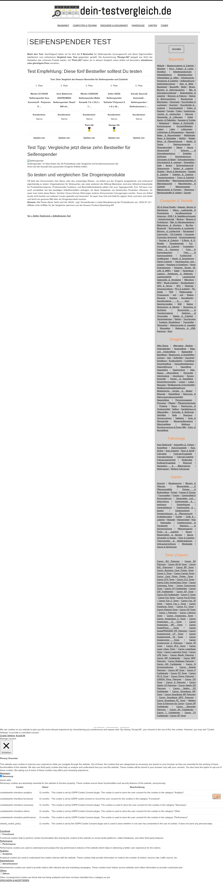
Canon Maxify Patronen (182, 655)
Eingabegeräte (177, 243)
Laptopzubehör (164, 276)
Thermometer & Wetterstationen (174, 541)
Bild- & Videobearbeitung (182, 222)
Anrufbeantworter (183, 213)
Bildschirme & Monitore (169, 225)
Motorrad (187, 463)
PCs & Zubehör (182, 289)
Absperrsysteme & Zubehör (180, 65)
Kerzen (190, 376)
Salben (175, 409)
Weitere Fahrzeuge (180, 469)
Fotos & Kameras (168, 249)
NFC (178, 286)
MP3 (159, 283)
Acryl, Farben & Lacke (181, 68)
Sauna (190, 147)
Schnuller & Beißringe (183, 412)
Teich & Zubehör (186, 538)
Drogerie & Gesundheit (114, 25)
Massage (161, 385)
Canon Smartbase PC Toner (171, 700)
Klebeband (164, 123)
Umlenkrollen (163, 180)
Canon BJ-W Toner (177, 564)
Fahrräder (162, 454)
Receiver (161, 298)
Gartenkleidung (164, 507)
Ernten (174, 492)
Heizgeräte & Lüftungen (170, 117)
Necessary (8, 776)
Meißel (182, 138)
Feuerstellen (164, 495)
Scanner (173, 298)
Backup (180, 219)
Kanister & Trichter (187, 120)
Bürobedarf (188, 231)
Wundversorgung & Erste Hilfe (171, 427)
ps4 (181, 295)
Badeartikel (187, 351)
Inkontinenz (178, 376)
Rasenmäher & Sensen (169, 535)
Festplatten (188, 246)
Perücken (161, 403)
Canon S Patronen (176, 682)
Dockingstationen (187, 237)
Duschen (173, 105)
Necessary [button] (5, 773)
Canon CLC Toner (185, 579)
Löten (172, 129)
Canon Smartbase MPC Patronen (176, 697)
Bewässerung (175, 483)
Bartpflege (162, 354)
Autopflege (162, 447)
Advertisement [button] (7, 860)
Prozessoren (163, 295)
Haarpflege (186, 367)
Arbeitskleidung (164, 74)
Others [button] (3, 870)
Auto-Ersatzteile (179, 447)
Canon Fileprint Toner (167, 609)
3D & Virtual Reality (166, 207)
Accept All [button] (20, 735)
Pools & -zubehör (168, 532)
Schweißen (189, 162)
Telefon (177, 319)
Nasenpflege (163, 400)
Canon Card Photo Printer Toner (175, 576)
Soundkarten (187, 298)
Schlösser (161, 156)
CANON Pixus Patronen (169, 679)
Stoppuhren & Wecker (168, 307)
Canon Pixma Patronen (182, 676)
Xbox (169, 331)
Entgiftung (162, 361)
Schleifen (187, 153)
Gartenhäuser (183, 504)
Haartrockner (179, 370)
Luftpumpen (187, 129)
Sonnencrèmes (164, 418)
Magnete (190, 132)
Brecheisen (162, 102)
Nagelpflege (174, 394)
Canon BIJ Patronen (168, 561)
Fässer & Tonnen (187, 492)
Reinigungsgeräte (181, 144)
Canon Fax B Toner (186, 597)
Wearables (165, 328)
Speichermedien (165, 304)
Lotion (191, 382)
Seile (159, 165)
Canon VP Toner (178, 715)
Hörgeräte (188, 373)
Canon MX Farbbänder (169, 664)
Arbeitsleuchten (184, 74)
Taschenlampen (164, 319)
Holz (193, 519)
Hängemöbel (183, 519)
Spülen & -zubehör (183, 168)
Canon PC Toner (179, 673)
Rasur (174, 406)
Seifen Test (35, 216)
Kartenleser (188, 270)
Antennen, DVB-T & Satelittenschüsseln (176, 216)
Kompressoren (164, 126)
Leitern (160, 129)
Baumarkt (63, 25)
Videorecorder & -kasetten (183, 325)
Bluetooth (161, 228)
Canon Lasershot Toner (175, 652)
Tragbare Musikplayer (169, 322)
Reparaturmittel (164, 147)
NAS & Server (164, 286)
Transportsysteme (165, 177)
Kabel (176, 270)
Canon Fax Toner (166, 597)
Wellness (185, 424)
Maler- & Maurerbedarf (169, 135)
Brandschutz (187, 99)
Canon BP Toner (185, 567)
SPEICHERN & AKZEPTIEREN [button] (14, 880)
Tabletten (179, 418)
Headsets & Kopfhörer (177, 264)
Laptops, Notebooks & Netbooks (175, 273)
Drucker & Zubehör (169, 240)
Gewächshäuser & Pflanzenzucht (175, 513)
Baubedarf (162, 87)
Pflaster (172, 403)
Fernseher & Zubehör (168, 246)
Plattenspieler (185, 292)
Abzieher (161, 68)
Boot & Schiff (187, 450)
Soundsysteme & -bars (173, 301)
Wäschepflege (164, 424)
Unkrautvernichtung (166, 544)
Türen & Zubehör (185, 177)
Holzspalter (165, 522)
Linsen (182, 382)
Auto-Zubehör (172, 450)
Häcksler (171, 519)
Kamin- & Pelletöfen (166, 120)
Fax (191, 243)
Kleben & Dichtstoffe (183, 123)
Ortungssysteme (165, 289)
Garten (152, 25)
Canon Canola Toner (184, 573)
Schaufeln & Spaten (166, 538)
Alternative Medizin (183, 345)
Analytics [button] (4, 851)
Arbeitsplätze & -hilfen (168, 77)
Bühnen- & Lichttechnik (168, 231)
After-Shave (162, 345)
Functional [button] (5, 831)
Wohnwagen (163, 469)
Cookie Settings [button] (7, 735)
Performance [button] (6, 841)
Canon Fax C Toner (169, 600)
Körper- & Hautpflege (181, 379)
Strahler (161, 171)
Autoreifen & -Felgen (184, 444)
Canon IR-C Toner (176, 646)
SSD (179, 304)
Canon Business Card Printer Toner (175, 570)
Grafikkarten (163, 258)
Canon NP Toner (176, 670)
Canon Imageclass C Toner (171, 618)
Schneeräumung (183, 156)
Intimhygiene (163, 376)
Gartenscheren (182, 510)
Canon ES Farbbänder (168, 594)
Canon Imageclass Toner (180, 615)
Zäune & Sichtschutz (167, 547)
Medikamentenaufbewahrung (171, 388)
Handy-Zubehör (164, 261)
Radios (190, 295)
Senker (169, 165)
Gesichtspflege (164, 364)
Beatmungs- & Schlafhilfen (181, 354)
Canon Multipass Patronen (181, 661)
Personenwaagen (183, 400)
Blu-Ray (189, 225)
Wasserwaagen (183, 186)
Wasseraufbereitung (183, 421)
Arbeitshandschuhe (182, 71)
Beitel (183, 87)
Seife (174, 415)
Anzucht (161, 483)
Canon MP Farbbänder (168, 658)
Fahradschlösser (165, 457)
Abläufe (160, 65)
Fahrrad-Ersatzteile (183, 454)
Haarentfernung (164, 367)
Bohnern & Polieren (177, 96)
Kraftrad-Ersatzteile (166, 463)
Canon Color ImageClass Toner (172, 582)
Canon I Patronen (168, 612)
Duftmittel (178, 357)
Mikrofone (189, 280)
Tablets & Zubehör (183, 316)
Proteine (163, 406)
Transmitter (188, 322)
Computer (189, 234)
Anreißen (161, 71)
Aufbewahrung (187, 81)
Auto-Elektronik (164, 444)
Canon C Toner (164, 573)
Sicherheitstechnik (185, 165)
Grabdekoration (164, 516)
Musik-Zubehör (171, 283)
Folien (179, 111)
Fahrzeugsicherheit (166, 460)
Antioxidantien (164, 348)
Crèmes (161, 357)
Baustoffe (174, 87)
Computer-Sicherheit (167, 237)
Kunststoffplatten (185, 126)
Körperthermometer (166, 382)
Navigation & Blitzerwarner (173, 466)
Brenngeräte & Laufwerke (181, 228)
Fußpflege (189, 361)
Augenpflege (180, 348)
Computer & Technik (85, 25)
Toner (164, 25)
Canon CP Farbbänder (176, 588)
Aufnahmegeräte (166, 219)
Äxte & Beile (186, 84)
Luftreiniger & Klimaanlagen (170, 132)
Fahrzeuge (138, 25)
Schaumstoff (163, 150)
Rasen (189, 532)
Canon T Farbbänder (168, 712)
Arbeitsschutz (187, 77)
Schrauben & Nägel (166, 159)
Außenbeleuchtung (166, 84)
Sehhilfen (161, 415)
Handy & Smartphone (183, 258)
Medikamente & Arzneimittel (181, 385)
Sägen (179, 147)
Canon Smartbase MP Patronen (180, 694)
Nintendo (189, 286)
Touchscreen (189, 319)
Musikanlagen (187, 283)
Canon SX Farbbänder (182, 709)
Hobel (190, 117)
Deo (169, 357)
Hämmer (189, 114)
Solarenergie (163, 168)
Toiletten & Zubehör (182, 174)
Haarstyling (162, 370)
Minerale (161, 394)
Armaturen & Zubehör (167, 81)
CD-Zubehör (176, 234)
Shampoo (187, 415)
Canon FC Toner (185, 606)
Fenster (170, 111)
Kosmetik (161, 379)
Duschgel (189, 357)
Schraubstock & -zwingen (169, 162)
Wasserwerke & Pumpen (169, 189)
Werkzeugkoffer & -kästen (169, 192)
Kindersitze (187, 460)
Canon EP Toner (185, 591)
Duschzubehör (176, 108)
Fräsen (176, 495)
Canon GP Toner (188, 609)
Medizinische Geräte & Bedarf (174, 391)
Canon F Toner (188, 594)
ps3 (174, 295)
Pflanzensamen (185, 528)
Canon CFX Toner (166, 579)
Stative (189, 304)
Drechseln (175, 102)
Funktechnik (186, 255)
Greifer (179, 516)
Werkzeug (189, 189)
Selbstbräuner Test (57, 216)
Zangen (187, 192)
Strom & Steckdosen (176, 171)
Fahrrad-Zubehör (185, 457)
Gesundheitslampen (184, 364)
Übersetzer (162, 325)
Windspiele (187, 544)
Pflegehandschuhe (187, 403)
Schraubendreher (186, 159)
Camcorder (162, 234)
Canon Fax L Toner (176, 603)
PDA (171, 292)
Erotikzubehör (175, 361)
